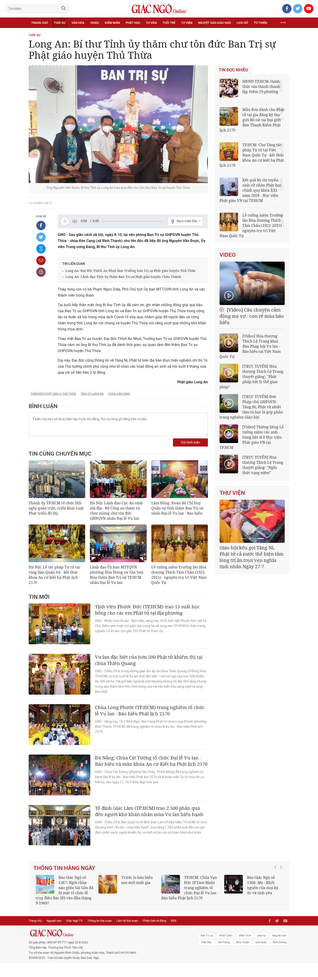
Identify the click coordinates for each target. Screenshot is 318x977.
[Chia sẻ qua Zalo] (41, 248)
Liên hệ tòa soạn (127, 920)
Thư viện (232, 492)
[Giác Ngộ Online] (107, 933)
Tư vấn (151, 22)
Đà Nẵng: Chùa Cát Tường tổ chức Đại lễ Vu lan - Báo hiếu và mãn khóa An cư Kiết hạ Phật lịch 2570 (151, 761)
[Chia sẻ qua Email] (41, 260)
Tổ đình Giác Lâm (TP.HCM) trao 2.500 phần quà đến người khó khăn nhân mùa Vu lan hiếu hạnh (149, 811)
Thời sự (59, 22)
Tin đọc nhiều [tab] (233, 70)
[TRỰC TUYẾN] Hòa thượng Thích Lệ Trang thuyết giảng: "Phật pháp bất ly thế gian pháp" (251, 376)
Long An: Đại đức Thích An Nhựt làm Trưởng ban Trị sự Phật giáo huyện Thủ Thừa (130, 270)
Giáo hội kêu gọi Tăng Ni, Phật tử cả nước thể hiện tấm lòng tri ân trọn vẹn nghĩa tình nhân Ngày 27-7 (252, 557)
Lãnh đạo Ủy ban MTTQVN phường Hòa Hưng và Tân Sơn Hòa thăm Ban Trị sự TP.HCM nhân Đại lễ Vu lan (116, 575)
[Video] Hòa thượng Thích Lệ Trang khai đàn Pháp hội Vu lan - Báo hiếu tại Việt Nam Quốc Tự (250, 346)
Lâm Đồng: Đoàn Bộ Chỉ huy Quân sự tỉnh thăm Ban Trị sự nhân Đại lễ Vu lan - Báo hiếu (177, 508)
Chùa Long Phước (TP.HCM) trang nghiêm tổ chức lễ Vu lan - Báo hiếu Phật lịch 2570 (150, 710)
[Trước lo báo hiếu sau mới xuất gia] (107, 884)
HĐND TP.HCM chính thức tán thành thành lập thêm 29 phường (261, 86)
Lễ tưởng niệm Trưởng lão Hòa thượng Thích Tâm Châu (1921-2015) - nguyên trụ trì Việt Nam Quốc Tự (179, 575)
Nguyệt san (54, 920)
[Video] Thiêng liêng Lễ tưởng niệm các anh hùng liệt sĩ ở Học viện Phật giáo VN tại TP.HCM (252, 437)
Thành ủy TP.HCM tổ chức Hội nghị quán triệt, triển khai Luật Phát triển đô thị (56, 508)
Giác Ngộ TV (74, 920)
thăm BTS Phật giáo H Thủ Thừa (53, 393)
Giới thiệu (261, 942)
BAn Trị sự (207, 935)
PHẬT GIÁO (226, 935)
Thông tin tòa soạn (99, 920)
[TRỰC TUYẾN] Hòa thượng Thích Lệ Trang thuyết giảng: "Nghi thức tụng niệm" (262, 465)
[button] (276, 888)
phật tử (261, 935)
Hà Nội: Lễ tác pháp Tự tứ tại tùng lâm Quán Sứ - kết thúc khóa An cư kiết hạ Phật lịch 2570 (54, 575)
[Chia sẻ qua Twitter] (41, 237)
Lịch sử (242, 22)
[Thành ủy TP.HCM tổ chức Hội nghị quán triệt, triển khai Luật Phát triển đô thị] (57, 479)
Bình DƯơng (279, 942)
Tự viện (186, 22)
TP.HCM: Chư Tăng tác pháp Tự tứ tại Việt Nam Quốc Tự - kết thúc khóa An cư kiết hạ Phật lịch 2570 (252, 155)
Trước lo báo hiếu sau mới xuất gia (137, 880)
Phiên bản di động (154, 920)
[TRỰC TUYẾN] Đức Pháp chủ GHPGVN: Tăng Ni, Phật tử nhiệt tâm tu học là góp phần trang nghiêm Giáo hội (251, 407)
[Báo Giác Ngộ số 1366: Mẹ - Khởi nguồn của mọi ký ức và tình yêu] (233, 884)
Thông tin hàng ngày (64, 868)
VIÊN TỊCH (245, 935)
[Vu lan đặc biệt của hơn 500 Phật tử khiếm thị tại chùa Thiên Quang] (59, 674)
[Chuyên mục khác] (283, 22)
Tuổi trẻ (168, 22)
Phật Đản (206, 942)
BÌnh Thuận (242, 942)
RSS (173, 920)
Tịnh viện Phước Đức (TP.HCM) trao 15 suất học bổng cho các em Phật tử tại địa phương (147, 609)
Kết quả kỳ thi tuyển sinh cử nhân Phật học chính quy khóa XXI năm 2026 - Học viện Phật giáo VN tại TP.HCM (250, 190)
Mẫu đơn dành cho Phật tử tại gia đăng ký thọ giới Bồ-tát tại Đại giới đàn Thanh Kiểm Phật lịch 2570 (252, 120)
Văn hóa (78, 22)
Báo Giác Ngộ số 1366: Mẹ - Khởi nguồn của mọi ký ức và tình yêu (262, 885)
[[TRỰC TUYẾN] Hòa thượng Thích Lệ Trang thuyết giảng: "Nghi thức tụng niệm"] (229, 464)
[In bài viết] (41, 272)
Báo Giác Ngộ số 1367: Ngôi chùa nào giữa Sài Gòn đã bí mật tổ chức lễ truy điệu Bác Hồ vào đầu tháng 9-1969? (64, 890)
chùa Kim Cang (119, 393)
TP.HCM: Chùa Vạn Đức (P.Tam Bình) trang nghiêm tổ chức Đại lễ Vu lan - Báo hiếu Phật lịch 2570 (189, 888)
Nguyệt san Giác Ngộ (214, 22)
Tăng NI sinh (279, 935)
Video (94, 22)
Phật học (133, 22)
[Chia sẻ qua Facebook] (41, 225)
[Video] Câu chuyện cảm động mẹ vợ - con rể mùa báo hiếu (252, 316)
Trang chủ (39, 22)
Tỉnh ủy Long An (92, 393)
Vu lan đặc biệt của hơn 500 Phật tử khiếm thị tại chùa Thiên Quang (148, 660)
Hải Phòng (224, 942)
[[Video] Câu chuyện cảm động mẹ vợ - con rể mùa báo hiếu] (252, 283)
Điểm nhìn (112, 22)
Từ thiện (260, 22)
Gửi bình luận (190, 442)
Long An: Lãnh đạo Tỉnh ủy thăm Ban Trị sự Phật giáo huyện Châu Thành (123, 276)
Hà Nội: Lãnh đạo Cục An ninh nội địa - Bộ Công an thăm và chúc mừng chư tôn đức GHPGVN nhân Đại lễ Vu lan (116, 510)
